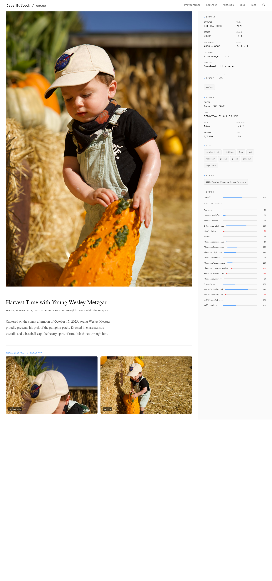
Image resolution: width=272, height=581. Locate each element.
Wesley (209, 87)
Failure (208, 210)
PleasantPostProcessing (216, 268)
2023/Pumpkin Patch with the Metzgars (85, 310)
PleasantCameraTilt (214, 242)
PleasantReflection (214, 273)
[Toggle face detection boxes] (221, 78)
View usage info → (216, 56)
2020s (207, 36)
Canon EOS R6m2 (214, 106)
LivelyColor (210, 231)
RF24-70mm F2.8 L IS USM (221, 116)
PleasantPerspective (214, 263)
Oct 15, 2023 (213, 26)
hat (250, 152)
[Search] (264, 5)
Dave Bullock (26, 5)
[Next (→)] (173, 151)
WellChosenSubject (213, 295)
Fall (239, 36)
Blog (242, 5)
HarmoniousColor (212, 215)
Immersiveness (211, 220)
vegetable (211, 165)
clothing (229, 152)
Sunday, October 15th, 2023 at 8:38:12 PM (32, 310)
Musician (228, 5)
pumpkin (247, 159)
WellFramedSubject (213, 300)
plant (235, 159)
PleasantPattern (212, 258)
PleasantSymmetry (213, 279)
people (223, 159)
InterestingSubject (214, 226)
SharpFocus (209, 284)
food (241, 152)
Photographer (192, 5)
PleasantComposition (214, 247)
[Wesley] (80, 202)
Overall (208, 197)
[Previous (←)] (24, 151)
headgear (210, 159)
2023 (239, 26)
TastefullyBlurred (213, 289)
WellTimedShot (211, 305)
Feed (253, 5)
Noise (206, 236)
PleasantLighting (213, 252)
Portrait (242, 46)
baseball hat (212, 152)
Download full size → (219, 66)
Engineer (211, 5)
